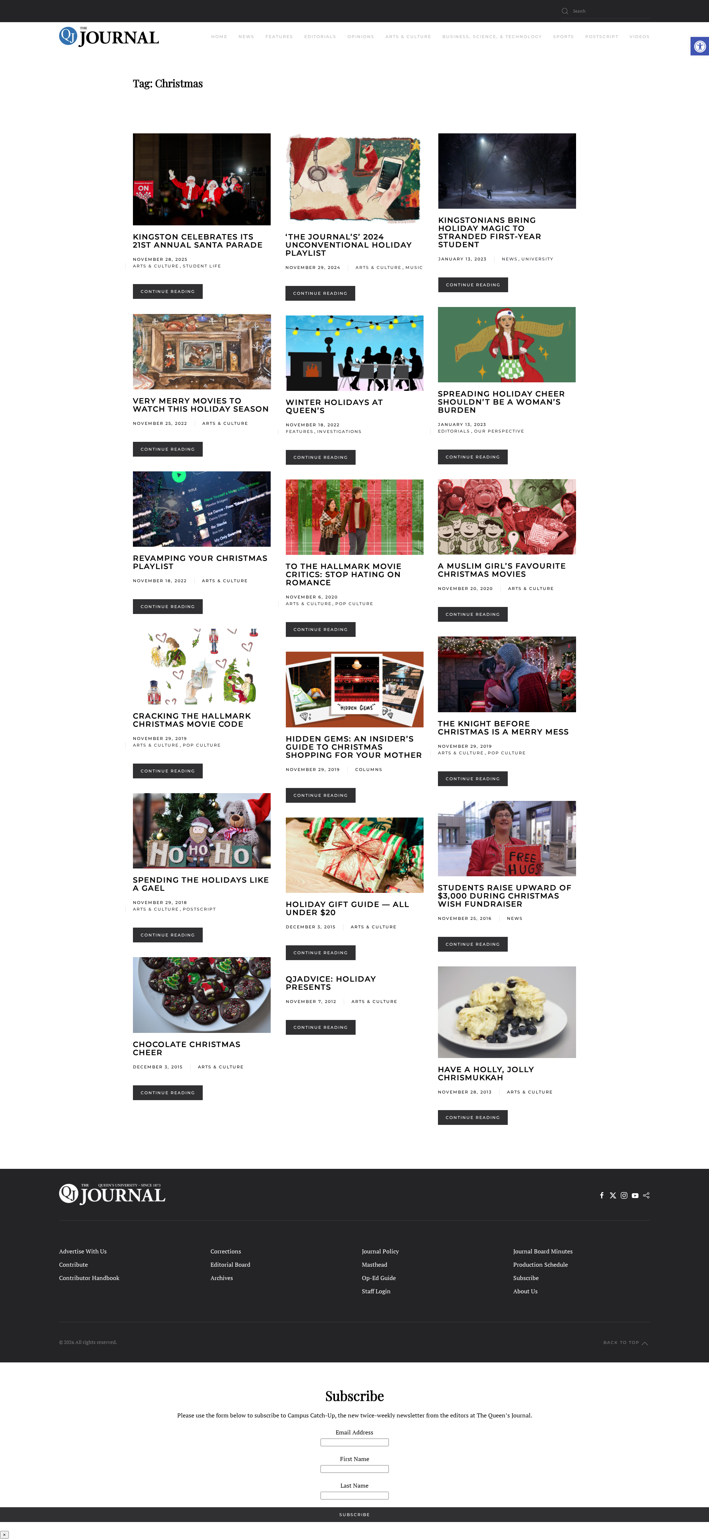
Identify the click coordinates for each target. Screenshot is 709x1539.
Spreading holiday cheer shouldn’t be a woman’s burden (501, 401)
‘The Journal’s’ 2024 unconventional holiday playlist (348, 244)
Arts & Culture (156, 266)
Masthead (374, 1264)
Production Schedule (540, 1264)
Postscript (602, 36)
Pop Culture (354, 603)
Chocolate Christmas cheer (187, 1048)
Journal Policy (380, 1251)
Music (414, 267)
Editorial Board (230, 1264)
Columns (369, 769)
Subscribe (526, 1278)
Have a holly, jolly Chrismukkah (486, 1073)
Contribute (73, 1264)
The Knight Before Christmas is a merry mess (503, 727)
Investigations (339, 431)
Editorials (454, 431)
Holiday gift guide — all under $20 (348, 908)
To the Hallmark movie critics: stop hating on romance (344, 574)
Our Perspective (499, 431)
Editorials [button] (320, 36)
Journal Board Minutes (543, 1251)
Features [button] (279, 36)
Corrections (225, 1251)
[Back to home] (109, 37)
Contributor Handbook (89, 1278)
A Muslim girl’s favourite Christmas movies (502, 570)
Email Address (354, 1432)
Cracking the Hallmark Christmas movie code (192, 720)
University (537, 259)
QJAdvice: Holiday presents (331, 983)
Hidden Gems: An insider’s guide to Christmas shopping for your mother (354, 747)
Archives (221, 1278)
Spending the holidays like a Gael (201, 884)
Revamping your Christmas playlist (200, 562)
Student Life (202, 266)
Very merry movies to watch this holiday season (201, 404)
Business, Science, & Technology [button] (492, 36)
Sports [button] (563, 36)
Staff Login (376, 1291)
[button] (700, 46)
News (510, 259)
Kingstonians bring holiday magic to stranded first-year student (490, 232)
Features (300, 431)
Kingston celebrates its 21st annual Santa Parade (198, 240)
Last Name (354, 1485)
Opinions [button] (360, 36)
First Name (354, 1459)
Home (219, 36)
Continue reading (168, 291)
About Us (525, 1291)
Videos (640, 36)
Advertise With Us (83, 1251)
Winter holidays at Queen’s (334, 406)
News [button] (246, 36)
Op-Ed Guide (379, 1278)
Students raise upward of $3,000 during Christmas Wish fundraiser (505, 895)
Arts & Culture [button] (408, 36)
